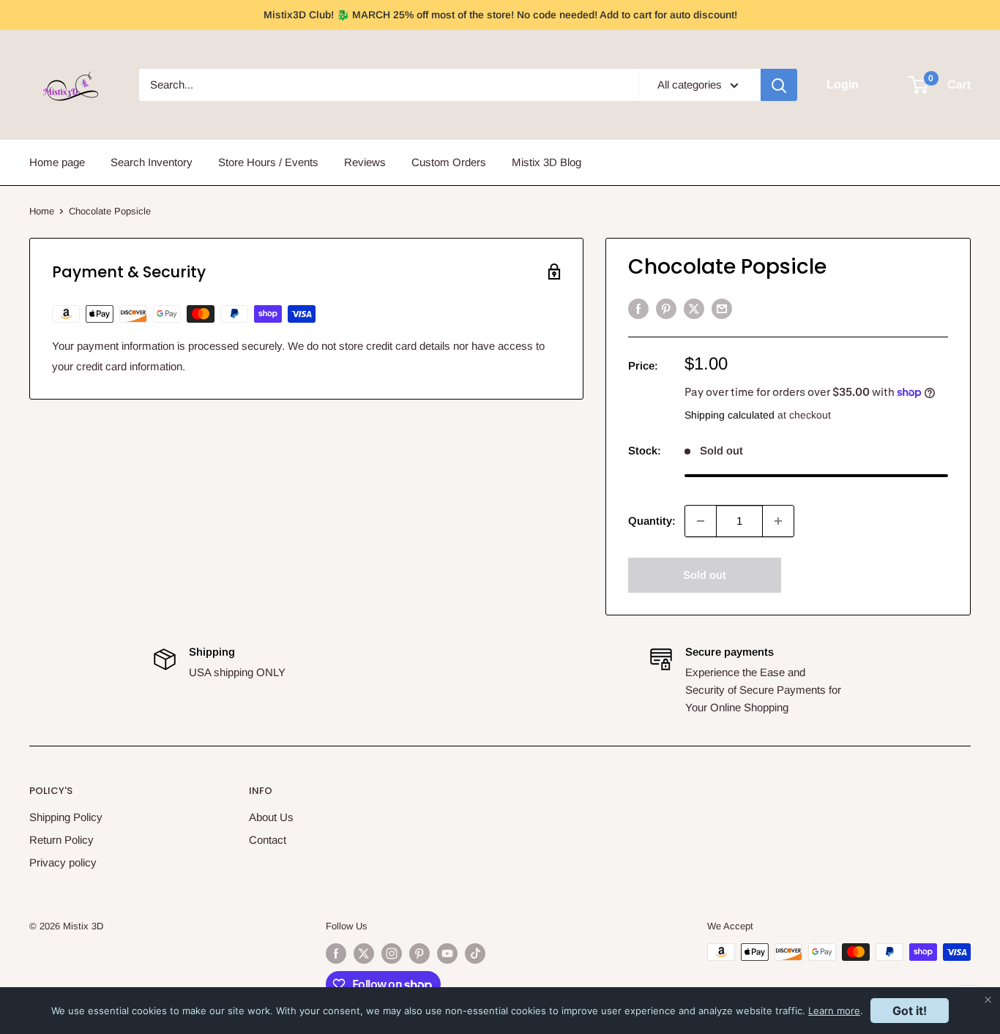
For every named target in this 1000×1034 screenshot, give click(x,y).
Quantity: (652, 520)
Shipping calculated (729, 415)
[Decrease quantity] (700, 521)
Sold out (704, 575)
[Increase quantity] (778, 521)
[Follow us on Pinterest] (419, 953)
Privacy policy (63, 862)
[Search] (779, 85)
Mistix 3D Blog (546, 162)
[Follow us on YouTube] (447, 953)
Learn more (834, 1010)
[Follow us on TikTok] (475, 953)
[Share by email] (722, 308)
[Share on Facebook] (638, 308)
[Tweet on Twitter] (694, 308)
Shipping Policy (65, 817)
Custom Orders (448, 162)
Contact (267, 839)
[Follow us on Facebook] (336, 953)
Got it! (909, 1010)
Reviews (365, 162)
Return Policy (61, 839)
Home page (57, 162)
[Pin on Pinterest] (666, 308)
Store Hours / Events (268, 162)
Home (41, 211)
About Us (271, 817)
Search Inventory (152, 162)
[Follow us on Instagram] (391, 953)
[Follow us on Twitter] (364, 953)
